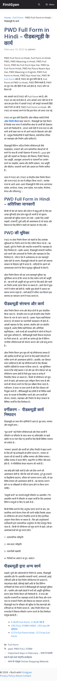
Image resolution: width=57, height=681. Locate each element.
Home (7, 17)
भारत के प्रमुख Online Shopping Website (28, 661)
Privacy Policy (7, 675)
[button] (39, 4)
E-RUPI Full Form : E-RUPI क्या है (27, 622)
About (18, 675)
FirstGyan (11, 4)
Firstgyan (27, 672)
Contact (27, 675)
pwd (10, 648)
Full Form (18, 17)
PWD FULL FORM (23, 648)
